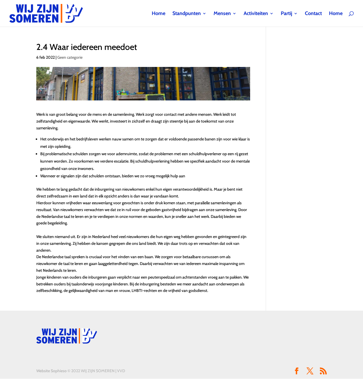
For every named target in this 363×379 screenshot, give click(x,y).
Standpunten (186, 13)
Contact (313, 13)
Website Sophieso (51, 370)
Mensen (222, 13)
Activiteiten (256, 13)
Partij (286, 13)
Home (158, 13)
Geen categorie (70, 57)
